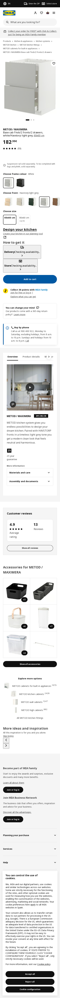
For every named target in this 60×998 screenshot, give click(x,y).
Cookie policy (43, 964)
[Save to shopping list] (54, 63)
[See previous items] (6, 740)
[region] (30, 86)
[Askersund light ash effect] (8, 201)
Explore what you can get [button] (23, 296)
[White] (8, 183)
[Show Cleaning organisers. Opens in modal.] (43, 591)
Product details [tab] (31, 356)
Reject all (30, 981)
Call (27, 340)
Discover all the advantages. (17, 812)
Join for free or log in (20, 292)
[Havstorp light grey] (44, 201)
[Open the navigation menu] (54, 13)
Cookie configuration (30, 989)
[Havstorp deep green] (32, 201)
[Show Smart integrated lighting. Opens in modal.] (43, 644)
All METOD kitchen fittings (30, 717)
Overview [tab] (12, 356)
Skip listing (8, 735)
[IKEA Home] (9, 12)
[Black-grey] (20, 183)
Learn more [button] (19, 314)
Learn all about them (13, 782)
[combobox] (29, 22)
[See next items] (48, 356)
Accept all (30, 974)
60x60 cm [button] (39, 135)
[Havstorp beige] (20, 201)
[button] (14, 454)
